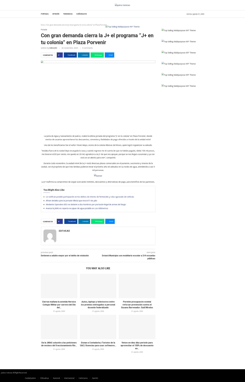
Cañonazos (81, 14)
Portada (44, 14)
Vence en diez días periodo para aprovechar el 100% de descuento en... (137, 345)
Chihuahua (44, 378)
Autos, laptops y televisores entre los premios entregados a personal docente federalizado (98, 305)
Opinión (55, 14)
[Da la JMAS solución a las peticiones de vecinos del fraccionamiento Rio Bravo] (59, 327)
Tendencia (67, 14)
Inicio (43, 25)
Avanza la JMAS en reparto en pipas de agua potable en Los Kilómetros (77, 208)
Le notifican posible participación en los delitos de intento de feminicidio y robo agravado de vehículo (90, 196)
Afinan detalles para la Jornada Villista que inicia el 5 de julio (71, 200)
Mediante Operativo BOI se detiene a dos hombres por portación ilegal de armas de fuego (86, 204)
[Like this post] (60, 55)
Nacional (56, 378)
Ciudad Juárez (30, 378)
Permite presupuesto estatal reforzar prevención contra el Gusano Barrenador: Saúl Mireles (137, 305)
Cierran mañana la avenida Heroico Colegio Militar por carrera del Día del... (59, 305)
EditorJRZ (53, 48)
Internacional (69, 378)
